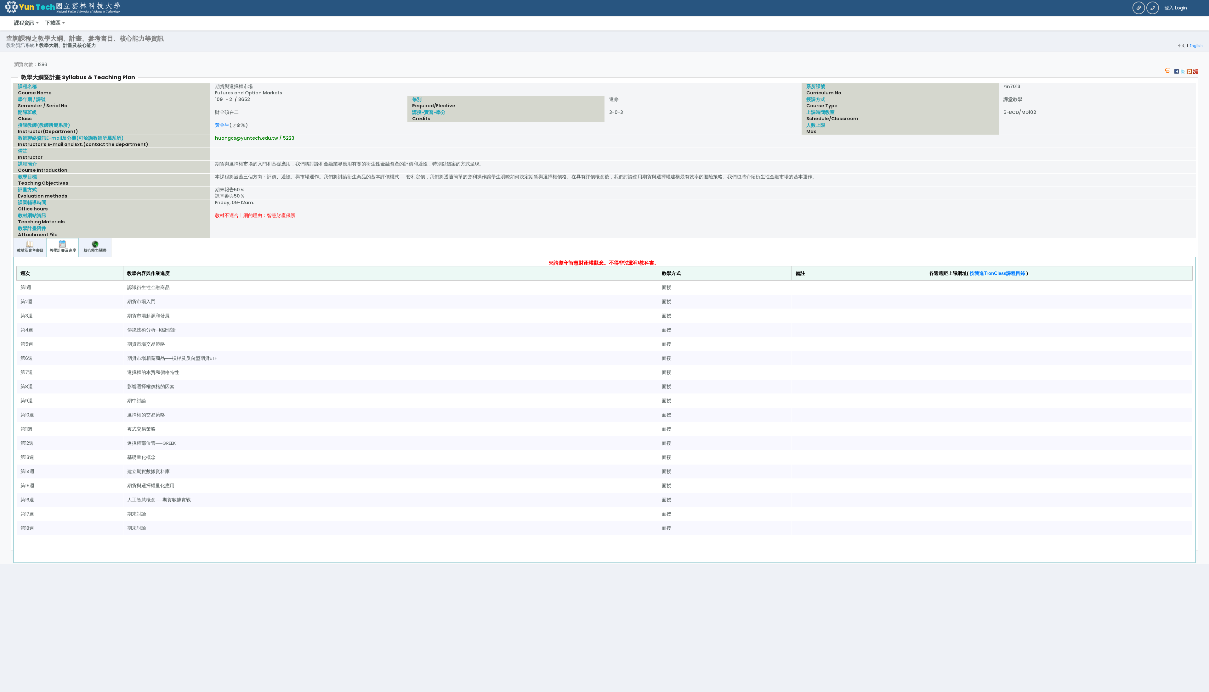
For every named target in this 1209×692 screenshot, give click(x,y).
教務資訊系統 (21, 45)
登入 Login (1175, 8)
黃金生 (222, 125)
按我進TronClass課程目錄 (997, 273)
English (1196, 45)
